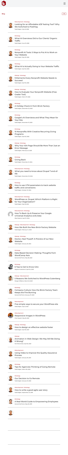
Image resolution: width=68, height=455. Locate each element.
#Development (19, 21)
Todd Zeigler (18, 29)
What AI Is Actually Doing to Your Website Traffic (37, 66)
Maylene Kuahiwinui (20, 269)
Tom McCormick (19, 343)
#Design (17, 75)
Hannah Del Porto (19, 257)
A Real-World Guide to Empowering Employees (36, 401)
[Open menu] (64, 3)
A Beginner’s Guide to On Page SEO (31, 415)
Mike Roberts (18, 218)
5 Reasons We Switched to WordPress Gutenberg (37, 278)
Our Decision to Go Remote (27, 378)
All (64, 13)
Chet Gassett (18, 318)
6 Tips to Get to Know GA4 (27, 267)
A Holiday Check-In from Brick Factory (32, 106)
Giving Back (20, 160)
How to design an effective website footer (34, 327)
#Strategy (27, 21)
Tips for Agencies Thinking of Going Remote (35, 367)
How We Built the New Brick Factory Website (35, 227)
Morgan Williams (19, 281)
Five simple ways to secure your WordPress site (36, 304)
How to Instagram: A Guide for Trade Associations (37, 426)
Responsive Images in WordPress (30, 316)
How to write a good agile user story (31, 390)
